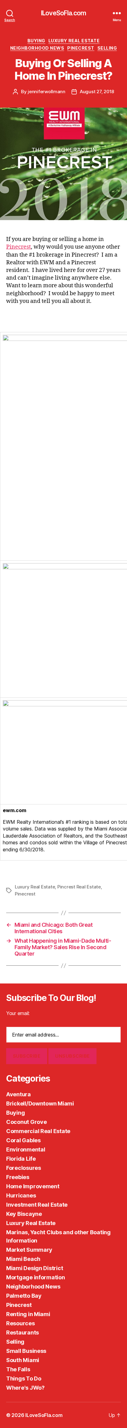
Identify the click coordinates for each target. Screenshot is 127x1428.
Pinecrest (80, 48)
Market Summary (29, 1250)
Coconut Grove (26, 1122)
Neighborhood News (37, 48)
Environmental (25, 1149)
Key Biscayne (24, 1214)
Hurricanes (21, 1195)
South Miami (22, 1360)
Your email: (18, 1013)
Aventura (18, 1094)
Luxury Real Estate (74, 40)
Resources (20, 1323)
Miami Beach (23, 1259)
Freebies (17, 1177)
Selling (107, 48)
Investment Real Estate (37, 1204)
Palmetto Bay (24, 1295)
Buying (36, 40)
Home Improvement (32, 1186)
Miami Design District (34, 1268)
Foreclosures (23, 1168)
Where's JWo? (25, 1387)
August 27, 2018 (97, 91)
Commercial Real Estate (38, 1131)
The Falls (18, 1369)
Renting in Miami (28, 1314)
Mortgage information (35, 1277)
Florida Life (21, 1158)
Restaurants (22, 1332)
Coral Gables (23, 1140)
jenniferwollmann (46, 91)
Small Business (26, 1351)
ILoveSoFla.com (63, 13)
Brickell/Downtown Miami (40, 1103)
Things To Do (23, 1378)
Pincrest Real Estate (79, 887)
